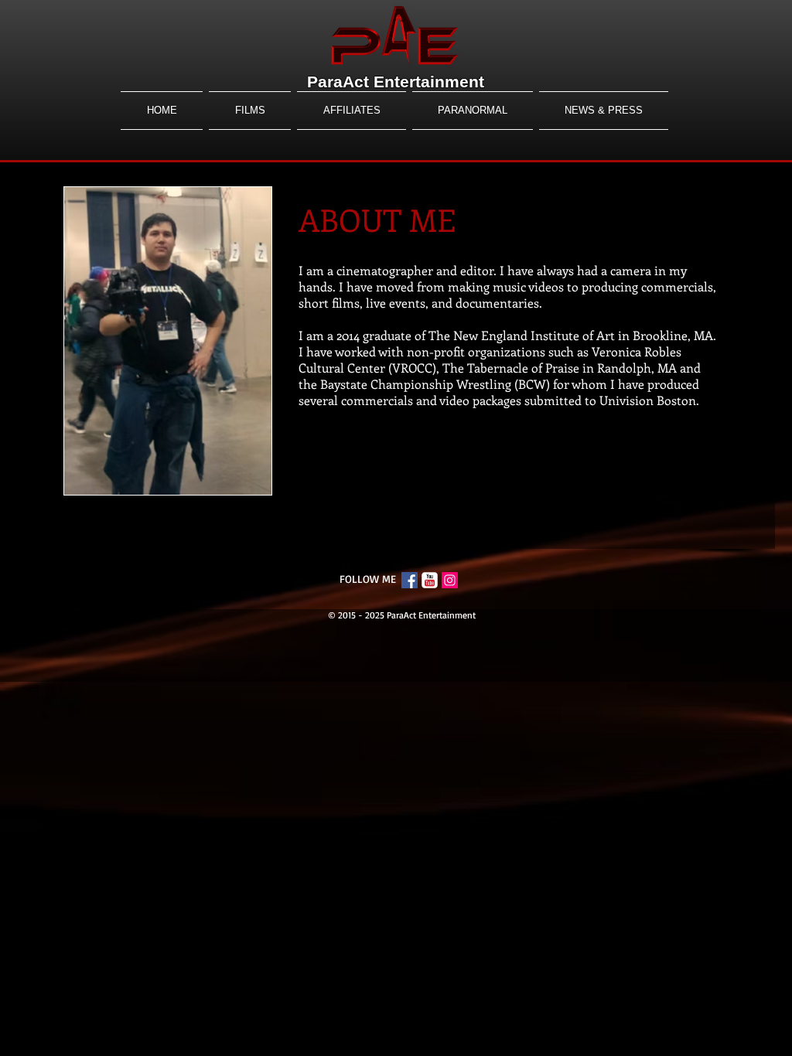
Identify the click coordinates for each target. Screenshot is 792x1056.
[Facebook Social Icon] (409, 580)
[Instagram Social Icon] (450, 580)
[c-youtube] (430, 580)
